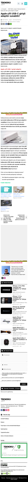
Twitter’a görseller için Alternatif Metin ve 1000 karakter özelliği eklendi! (8, 219)
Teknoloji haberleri (21, 9)
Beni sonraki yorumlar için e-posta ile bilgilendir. (13, 377)
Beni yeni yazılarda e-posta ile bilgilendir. (11, 380)
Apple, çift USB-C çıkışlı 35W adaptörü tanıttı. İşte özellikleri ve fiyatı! (6, 195)
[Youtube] (8, 410)
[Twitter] (4, 410)
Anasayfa (4, 9)
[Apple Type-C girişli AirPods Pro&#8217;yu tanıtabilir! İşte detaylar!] (18, 189)
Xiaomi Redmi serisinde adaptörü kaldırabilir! (5, 208)
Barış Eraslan (6, 275)
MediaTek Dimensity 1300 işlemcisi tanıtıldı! (20, 218)
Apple (15, 9)
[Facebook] (2, 410)
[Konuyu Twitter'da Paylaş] (8, 24)
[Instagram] (6, 410)
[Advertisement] (14, 98)
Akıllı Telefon (11, 9)
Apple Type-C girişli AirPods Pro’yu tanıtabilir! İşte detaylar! (18, 195)
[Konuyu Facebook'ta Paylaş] (6, 24)
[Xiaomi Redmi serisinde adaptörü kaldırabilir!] (6, 203)
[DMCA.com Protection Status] (5, 474)
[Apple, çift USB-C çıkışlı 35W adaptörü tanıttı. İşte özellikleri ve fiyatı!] (6, 189)
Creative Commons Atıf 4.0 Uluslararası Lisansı (15, 466)
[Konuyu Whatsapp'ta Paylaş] (11, 24)
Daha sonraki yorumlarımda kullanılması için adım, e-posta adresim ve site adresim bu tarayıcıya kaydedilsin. (14, 374)
